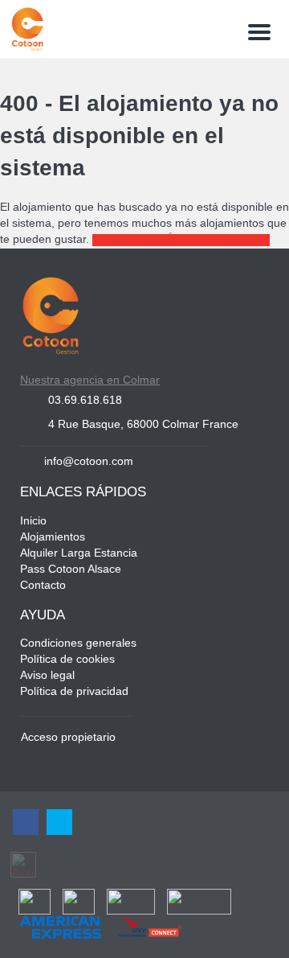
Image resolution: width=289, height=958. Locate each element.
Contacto (43, 586)
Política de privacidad (74, 692)
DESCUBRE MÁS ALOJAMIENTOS (181, 240)
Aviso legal (47, 676)
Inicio (33, 522)
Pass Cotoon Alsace (70, 570)
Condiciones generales (78, 644)
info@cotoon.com (88, 462)
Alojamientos (52, 538)
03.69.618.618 (85, 401)
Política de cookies (67, 660)
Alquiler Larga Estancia (78, 554)
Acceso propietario (68, 738)
